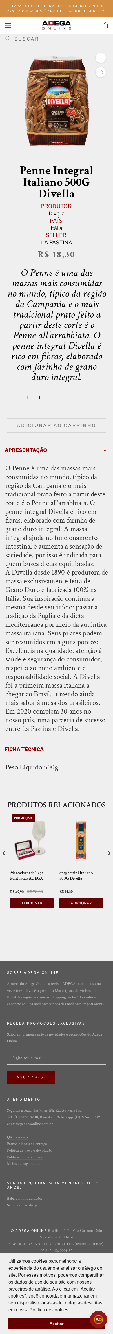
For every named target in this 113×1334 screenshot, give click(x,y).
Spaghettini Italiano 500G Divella (76, 876)
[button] (71, 1310)
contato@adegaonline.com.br (30, 1123)
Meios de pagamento (23, 1163)
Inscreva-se (30, 1077)
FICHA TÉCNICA (24, 749)
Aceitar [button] (56, 1323)
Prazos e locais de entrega (27, 1143)
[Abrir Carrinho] (105, 25)
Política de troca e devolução (29, 1150)
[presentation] (4, 853)
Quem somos (17, 1137)
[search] (58, 39)
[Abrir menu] (8, 25)
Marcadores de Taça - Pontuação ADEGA (28, 876)
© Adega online (29, 1231)
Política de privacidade (25, 1157)
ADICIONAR (32, 903)
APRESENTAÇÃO (26, 450)
